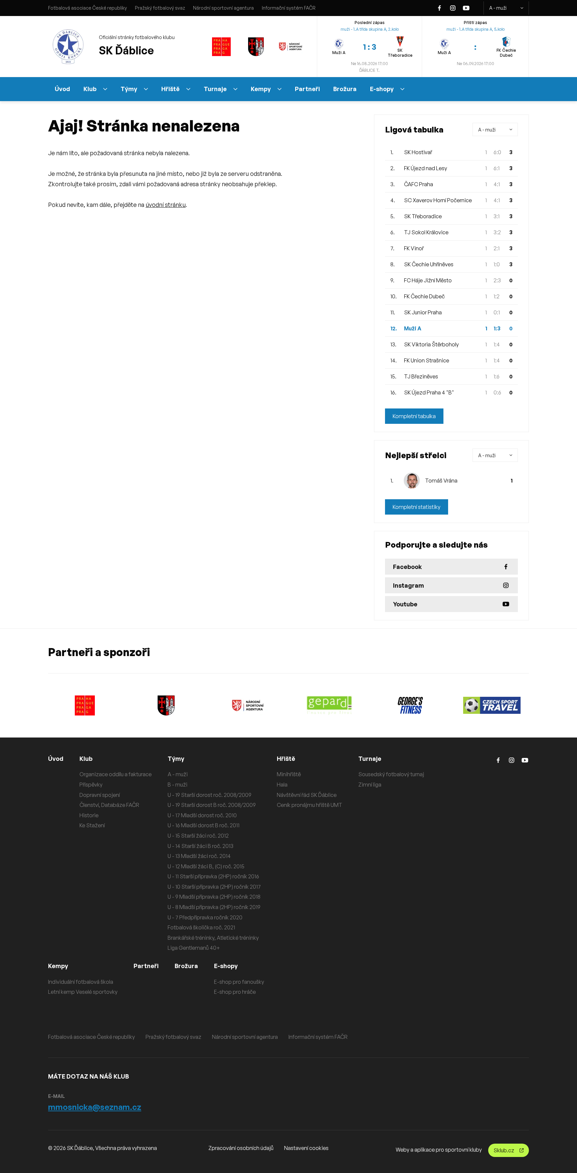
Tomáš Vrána (441, 480)
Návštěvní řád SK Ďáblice (307, 795)
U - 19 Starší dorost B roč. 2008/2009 (212, 805)
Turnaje (215, 88)
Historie (89, 815)
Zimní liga (369, 784)
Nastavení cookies (306, 1148)
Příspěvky (91, 784)
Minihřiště (289, 774)
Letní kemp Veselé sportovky (83, 991)
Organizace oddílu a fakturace (115, 774)
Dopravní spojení (99, 795)
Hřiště (170, 88)
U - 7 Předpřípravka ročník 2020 (205, 917)
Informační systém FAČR (289, 8)
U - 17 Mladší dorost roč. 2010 (202, 815)
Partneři (307, 88)
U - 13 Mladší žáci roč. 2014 (199, 856)
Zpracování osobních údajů (240, 1148)
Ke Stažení (92, 825)
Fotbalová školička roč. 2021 (201, 927)
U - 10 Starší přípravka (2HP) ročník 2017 (214, 886)
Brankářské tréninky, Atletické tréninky (213, 937)
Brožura (345, 88)
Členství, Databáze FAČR (109, 805)
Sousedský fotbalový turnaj (391, 774)
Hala (282, 784)
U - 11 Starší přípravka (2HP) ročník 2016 (213, 876)
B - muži (177, 784)
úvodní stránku (166, 204)
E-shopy (382, 88)
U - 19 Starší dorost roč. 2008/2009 (209, 795)
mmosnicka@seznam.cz (94, 1107)
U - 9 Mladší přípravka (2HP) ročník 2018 (214, 896)
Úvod (62, 88)
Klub (90, 88)
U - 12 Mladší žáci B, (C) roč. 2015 (206, 866)
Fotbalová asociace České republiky (87, 8)
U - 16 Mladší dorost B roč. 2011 (203, 825)
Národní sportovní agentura (223, 8)
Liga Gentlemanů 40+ (194, 947)
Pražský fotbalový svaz (160, 8)
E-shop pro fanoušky (239, 981)
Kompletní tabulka (414, 416)
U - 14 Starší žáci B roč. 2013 (200, 846)
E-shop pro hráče (235, 991)
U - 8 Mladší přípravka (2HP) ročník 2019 (214, 907)
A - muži (498, 8)
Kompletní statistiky (416, 507)
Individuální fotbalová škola (80, 981)
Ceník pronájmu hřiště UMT (309, 805)
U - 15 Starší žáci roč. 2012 (198, 835)
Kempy (261, 88)
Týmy (129, 88)
